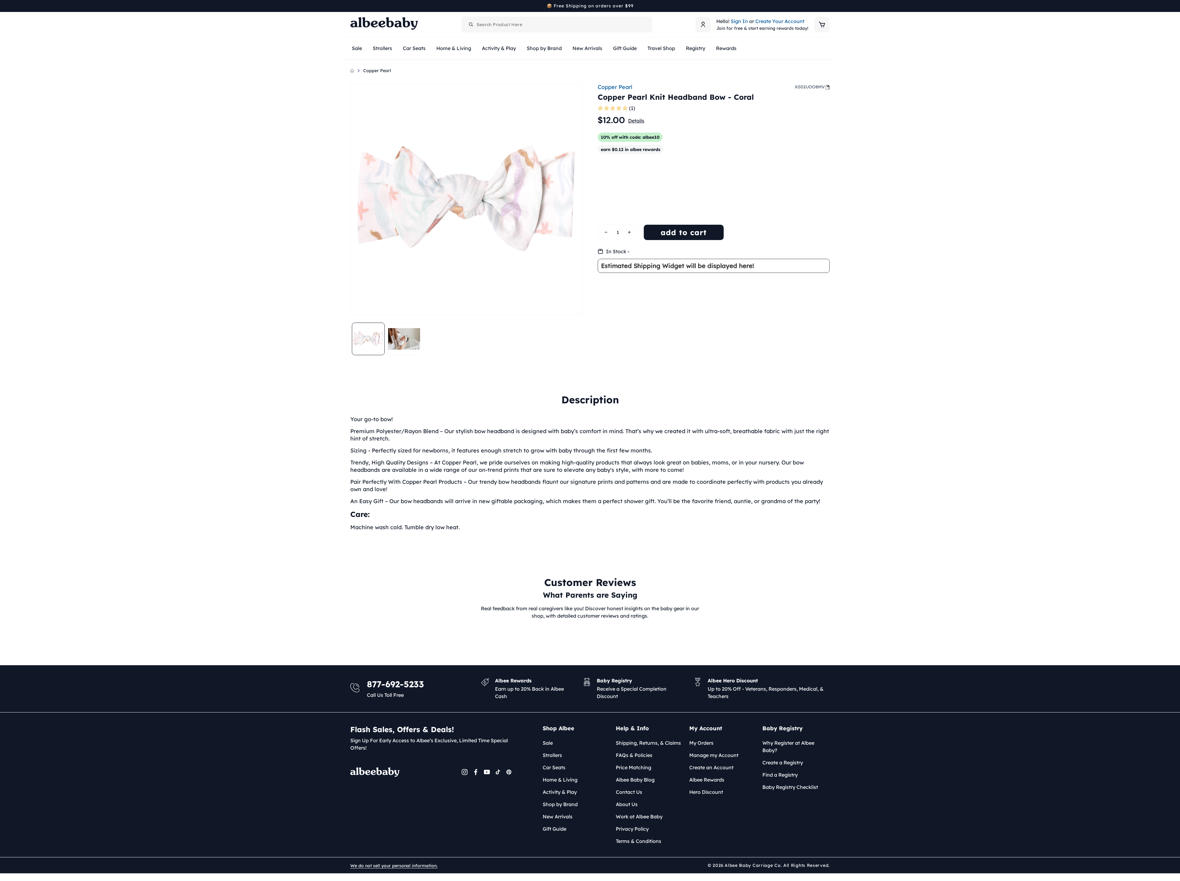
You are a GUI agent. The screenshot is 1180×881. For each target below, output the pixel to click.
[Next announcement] (827, 6)
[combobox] (557, 25)
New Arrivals (557, 816)
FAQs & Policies (634, 755)
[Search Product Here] (471, 24)
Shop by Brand (560, 804)
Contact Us (629, 792)
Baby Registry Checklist (790, 787)
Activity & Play (560, 792)
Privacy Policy (632, 829)
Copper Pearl (377, 70)
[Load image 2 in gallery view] (404, 339)
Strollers (552, 755)
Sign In (739, 21)
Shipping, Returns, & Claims (648, 743)
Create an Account (711, 767)
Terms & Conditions (638, 841)
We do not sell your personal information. (394, 865)
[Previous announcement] (352, 6)
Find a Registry (780, 775)
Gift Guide (554, 829)
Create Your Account (779, 21)
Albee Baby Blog (635, 780)
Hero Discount (706, 792)
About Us (627, 804)
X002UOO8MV (810, 87)
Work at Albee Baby (639, 816)
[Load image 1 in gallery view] (368, 339)
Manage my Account (713, 755)
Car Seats (554, 767)
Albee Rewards (706, 780)
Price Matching (633, 767)
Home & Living (560, 780)
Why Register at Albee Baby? (788, 746)
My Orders (701, 743)
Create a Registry (782, 762)
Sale (548, 743)
